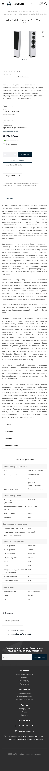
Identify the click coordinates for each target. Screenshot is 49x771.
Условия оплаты (24, 693)
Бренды (24, 715)
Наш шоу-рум (24, 681)
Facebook (21, 763)
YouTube (33, 763)
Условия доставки (24, 696)
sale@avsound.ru (26, 731)
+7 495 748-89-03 (26, 726)
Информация (24, 689)
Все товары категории (15, 630)
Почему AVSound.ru (24, 674)
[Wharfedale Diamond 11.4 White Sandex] (24, 44)
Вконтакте (16, 763)
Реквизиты (24, 684)
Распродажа (24, 709)
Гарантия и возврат (24, 699)
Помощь (24, 705)
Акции (24, 712)
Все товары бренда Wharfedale (19, 634)
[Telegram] (36, 3)
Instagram (27, 763)
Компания (24, 671)
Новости (24, 677)
